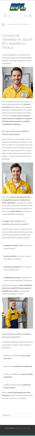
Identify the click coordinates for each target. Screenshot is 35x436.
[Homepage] (17, 7)
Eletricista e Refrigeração (10, 428)
